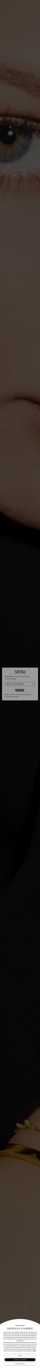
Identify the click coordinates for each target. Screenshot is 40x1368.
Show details (20, 1364)
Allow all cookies (20, 1359)
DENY (20, 1355)
